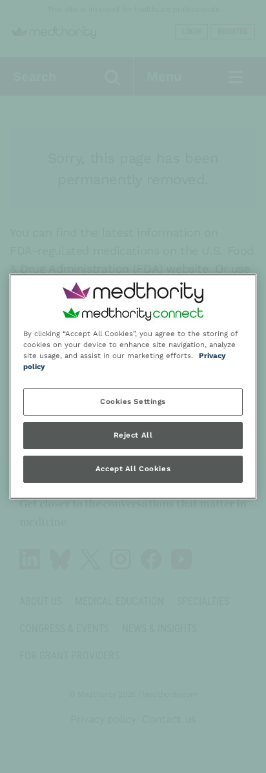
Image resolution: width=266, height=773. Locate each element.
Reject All (133, 435)
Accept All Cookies (133, 469)
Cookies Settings (133, 402)
